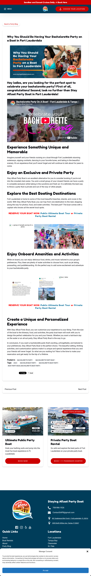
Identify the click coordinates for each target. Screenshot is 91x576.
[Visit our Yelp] (26, 527)
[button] (87, 551)
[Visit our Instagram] (21, 527)
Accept (45, 570)
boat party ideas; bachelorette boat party (24, 366)
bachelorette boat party (48, 363)
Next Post (82, 389)
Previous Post (10, 389)
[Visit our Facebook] (16, 527)
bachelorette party (24, 360)
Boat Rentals (7, 540)
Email (31, 373)
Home (4, 538)
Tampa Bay (52, 540)
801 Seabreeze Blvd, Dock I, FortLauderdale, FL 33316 (70, 518)
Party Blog (6, 546)
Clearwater (52, 543)
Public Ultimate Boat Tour (55, 213)
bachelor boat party (28, 363)
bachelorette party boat (45, 360)
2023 (15, 363)
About (4, 543)
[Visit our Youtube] (30, 527)
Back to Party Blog (11, 24)
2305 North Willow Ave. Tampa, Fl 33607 (65, 523)
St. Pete (51, 546)
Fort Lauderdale (54, 538)
